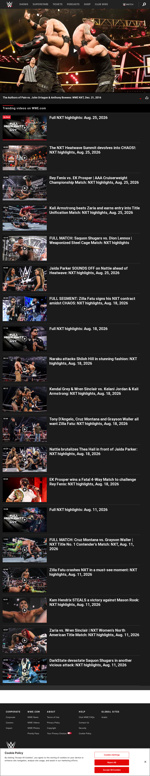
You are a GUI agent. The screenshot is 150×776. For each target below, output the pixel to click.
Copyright (51, 728)
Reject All (111, 762)
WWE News (33, 717)
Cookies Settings (112, 755)
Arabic (104, 717)
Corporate (10, 717)
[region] (75, 762)
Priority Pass (33, 733)
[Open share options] (147, 97)
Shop (87, 4)
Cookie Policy (85, 733)
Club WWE (101, 4)
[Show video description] (140, 97)
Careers (9, 722)
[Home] (9, 4)
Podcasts (73, 4)
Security (82, 728)
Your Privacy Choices (57, 733)
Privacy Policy (53, 722)
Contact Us (84, 722)
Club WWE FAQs (86, 717)
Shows (23, 4)
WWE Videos (34, 722)
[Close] (145, 762)
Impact (9, 728)
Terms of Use (53, 717)
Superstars (40, 4)
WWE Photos (34, 728)
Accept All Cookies (112, 770)
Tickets (58, 4)
